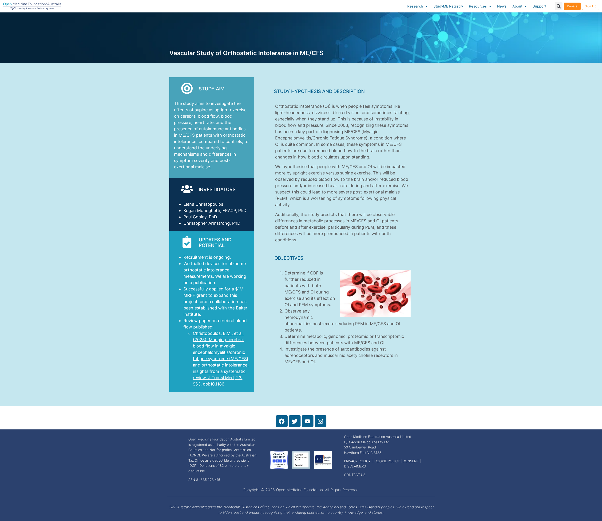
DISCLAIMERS (355, 466)
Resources (478, 6)
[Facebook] (282, 421)
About (517, 6)
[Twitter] (295, 421)
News (502, 6)
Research (415, 6)
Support (539, 6)
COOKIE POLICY (387, 461)
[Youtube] (307, 421)
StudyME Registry (448, 6)
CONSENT (411, 461)
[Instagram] (320, 421)
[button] (558, 6)
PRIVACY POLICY (357, 461)
